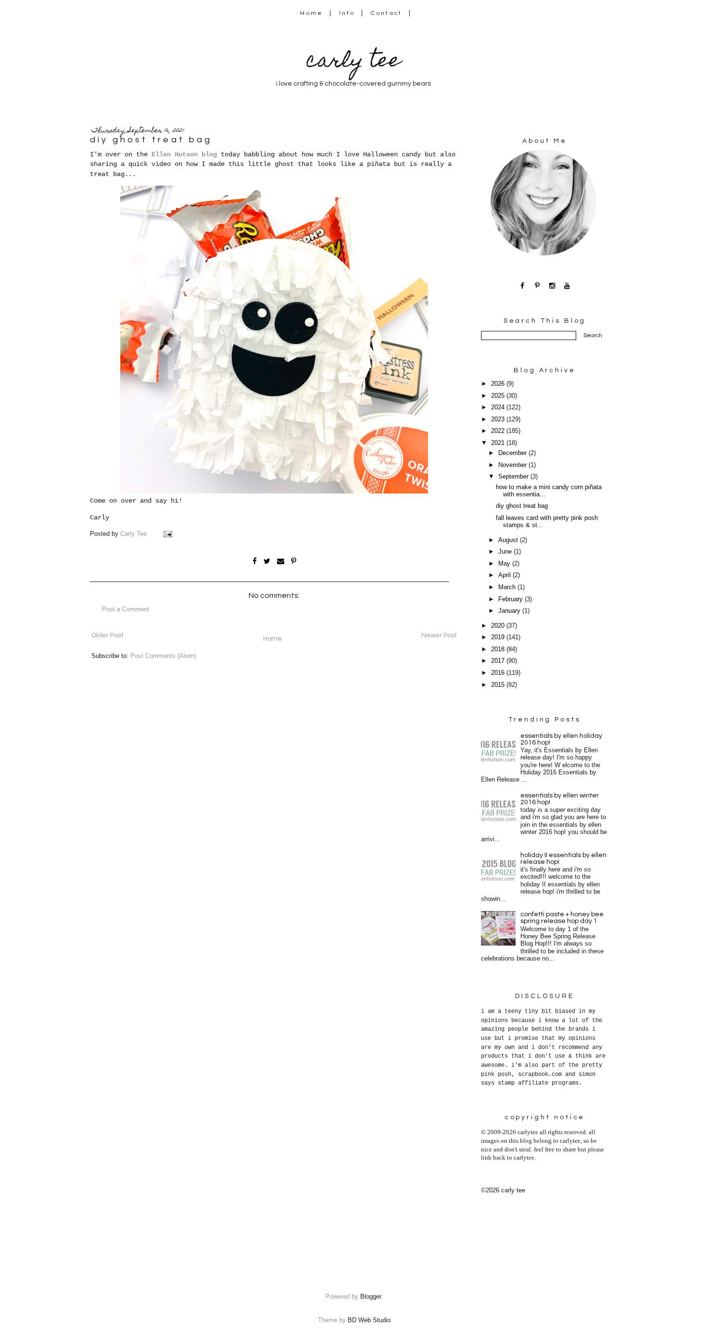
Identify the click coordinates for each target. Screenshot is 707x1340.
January (510, 610)
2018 (498, 649)
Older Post (107, 635)
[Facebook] (523, 285)
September (514, 476)
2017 (498, 660)
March (508, 587)
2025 (498, 395)
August (509, 540)
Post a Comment (125, 609)
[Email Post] (167, 534)
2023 (498, 419)
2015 (498, 685)
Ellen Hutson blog (184, 154)
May (505, 563)
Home (311, 13)
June (506, 551)
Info (347, 13)
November (513, 465)
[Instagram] (552, 285)
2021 (498, 443)
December (513, 453)
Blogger (370, 1296)
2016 (498, 673)
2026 (498, 383)
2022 (498, 431)
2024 (498, 407)
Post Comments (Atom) (163, 656)
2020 (498, 625)
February (511, 599)
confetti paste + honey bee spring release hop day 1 (562, 917)
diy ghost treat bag (522, 506)
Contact (387, 13)
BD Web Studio (369, 1320)
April (505, 575)
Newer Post (439, 635)
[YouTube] (567, 285)
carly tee (353, 62)
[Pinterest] (537, 285)
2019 (498, 637)
